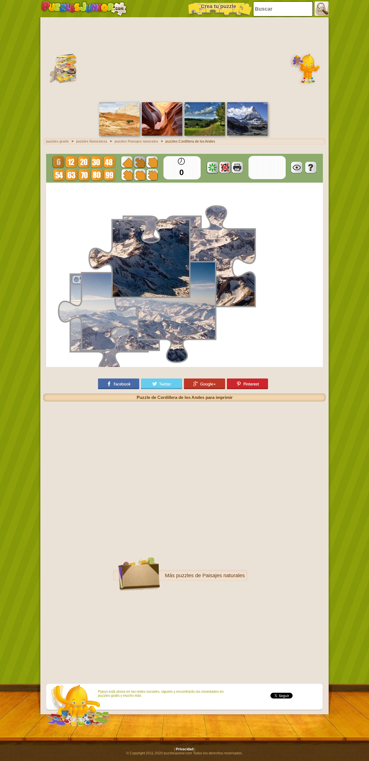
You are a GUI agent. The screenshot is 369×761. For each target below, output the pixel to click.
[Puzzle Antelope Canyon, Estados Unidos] (162, 134)
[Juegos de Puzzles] (84, 8)
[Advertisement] (184, 59)
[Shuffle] (212, 167)
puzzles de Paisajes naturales (210, 575)
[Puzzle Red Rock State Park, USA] (119, 134)
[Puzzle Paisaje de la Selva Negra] (204, 134)
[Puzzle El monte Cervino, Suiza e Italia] (247, 134)
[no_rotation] (225, 167)
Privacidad (184, 749)
